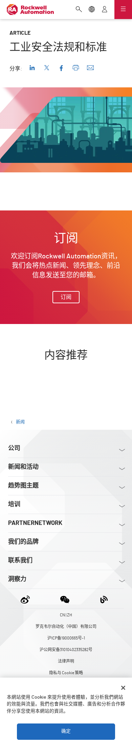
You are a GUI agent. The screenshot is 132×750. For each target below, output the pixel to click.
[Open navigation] (123, 9)
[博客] (104, 598)
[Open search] (79, 10)
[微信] (65, 598)
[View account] (105, 10)
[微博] (26, 598)
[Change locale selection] (92, 10)
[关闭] (123, 688)
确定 (66, 731)
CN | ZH (66, 615)
